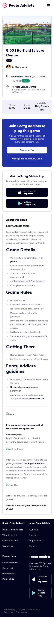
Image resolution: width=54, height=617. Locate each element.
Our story (33, 530)
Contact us (7, 546)
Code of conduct (10, 540)
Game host (7, 568)
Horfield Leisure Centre (24, 86)
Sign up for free (27, 150)
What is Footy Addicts (12, 530)
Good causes (8, 573)
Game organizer (10, 562)
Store (31, 546)
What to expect (9, 535)
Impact (32, 535)
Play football (35, 540)
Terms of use (8, 612)
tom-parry (22, 67)
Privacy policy (21, 612)
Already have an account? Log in (27, 159)
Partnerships (8, 579)
